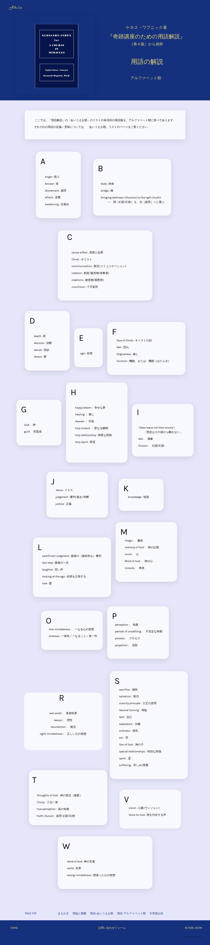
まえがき (63, 913)
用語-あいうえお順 (101, 913)
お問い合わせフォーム (112, 927)
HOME (14, 927)
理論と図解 (79, 913)
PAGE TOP (30, 913)
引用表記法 (156, 913)
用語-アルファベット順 (131, 913)
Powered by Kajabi (193, 937)
